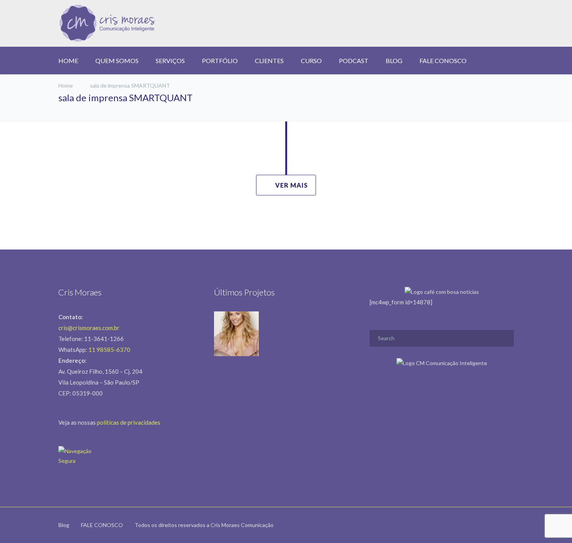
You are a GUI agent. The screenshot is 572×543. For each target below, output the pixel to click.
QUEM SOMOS (117, 60)
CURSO (311, 60)
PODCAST (353, 60)
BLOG (394, 60)
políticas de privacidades (128, 422)
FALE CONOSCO (443, 60)
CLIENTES (269, 60)
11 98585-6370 (109, 349)
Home (65, 85)
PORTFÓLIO (220, 60)
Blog (63, 525)
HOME (68, 60)
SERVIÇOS (170, 60)
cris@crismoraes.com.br (88, 327)
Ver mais (291, 185)
